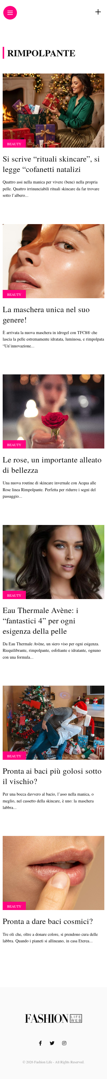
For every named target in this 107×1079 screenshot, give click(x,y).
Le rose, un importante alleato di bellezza (52, 464)
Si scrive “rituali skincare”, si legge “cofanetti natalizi (51, 163)
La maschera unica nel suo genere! (46, 314)
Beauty (14, 143)
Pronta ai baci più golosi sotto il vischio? (52, 775)
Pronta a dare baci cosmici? (48, 921)
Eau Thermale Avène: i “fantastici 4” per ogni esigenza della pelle (40, 620)
